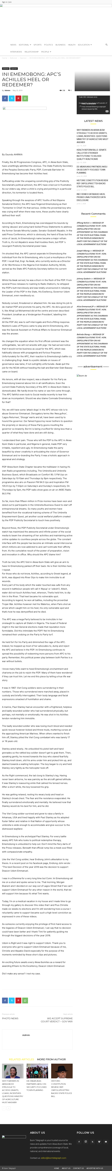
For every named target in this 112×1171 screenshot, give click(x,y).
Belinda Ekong (83, 334)
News (13, 45)
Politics (48, 45)
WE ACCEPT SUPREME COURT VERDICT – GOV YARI (57, 1020)
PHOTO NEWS (10, 1018)
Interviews (16, 52)
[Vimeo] (99, 1142)
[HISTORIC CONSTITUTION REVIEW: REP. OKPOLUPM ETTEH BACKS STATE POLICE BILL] (62, 1071)
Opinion (14, 68)
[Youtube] (106, 1142)
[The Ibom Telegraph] (56, 22)
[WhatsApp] (25, 98)
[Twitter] (12, 98)
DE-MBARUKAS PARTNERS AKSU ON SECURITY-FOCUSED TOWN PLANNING (92, 170)
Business (60, 45)
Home (56, 1168)
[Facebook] (5, 98)
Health (71, 45)
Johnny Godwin (83, 278)
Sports (38, 45)
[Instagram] (85, 1141)
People (45, 52)
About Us (66, 1168)
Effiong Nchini (83, 222)
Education (84, 45)
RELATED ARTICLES (21, 1059)
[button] (106, 44)
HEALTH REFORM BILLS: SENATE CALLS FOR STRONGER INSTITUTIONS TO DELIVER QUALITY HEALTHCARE (91, 154)
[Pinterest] (18, 98)
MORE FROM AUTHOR (51, 1059)
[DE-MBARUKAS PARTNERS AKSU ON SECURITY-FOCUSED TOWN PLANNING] (37, 1071)
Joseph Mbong (83, 250)
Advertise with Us (94, 1168)
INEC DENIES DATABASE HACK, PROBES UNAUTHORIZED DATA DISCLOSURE (91, 197)
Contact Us (78, 1168)
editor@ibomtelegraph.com (53, 1158)
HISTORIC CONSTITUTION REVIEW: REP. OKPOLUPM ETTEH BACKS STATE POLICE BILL (92, 183)
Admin (7, 90)
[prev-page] (4, 1108)
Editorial (24, 45)
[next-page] (8, 1108)
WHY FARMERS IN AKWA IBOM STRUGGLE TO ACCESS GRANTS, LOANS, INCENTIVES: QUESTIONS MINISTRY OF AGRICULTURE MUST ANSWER (92, 136)
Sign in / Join (7, 2)
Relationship (32, 52)
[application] (93, 105)
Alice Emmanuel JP (85, 306)
